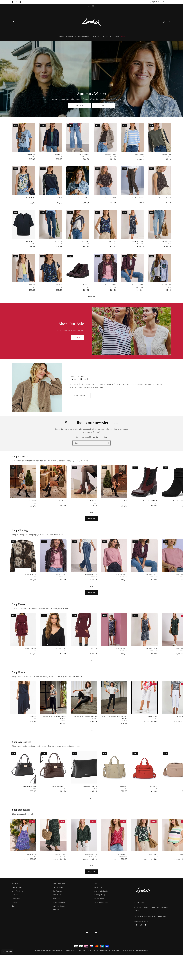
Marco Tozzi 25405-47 (150, 501)
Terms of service (93, 950)
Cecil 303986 (58, 198)
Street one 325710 (138, 285)
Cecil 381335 (166, 241)
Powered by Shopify (58, 950)
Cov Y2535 (62, 501)
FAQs (95, 884)
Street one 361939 (60, 854)
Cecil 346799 (58, 285)
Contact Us (98, 887)
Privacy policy (81, 950)
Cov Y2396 (32, 501)
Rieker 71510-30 (84, 285)
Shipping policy (105, 950)
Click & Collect (58, 887)
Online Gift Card (59, 902)
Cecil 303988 (139, 154)
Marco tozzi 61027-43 (90, 786)
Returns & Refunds (100, 891)
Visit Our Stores (59, 906)
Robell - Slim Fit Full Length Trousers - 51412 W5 (114, 717)
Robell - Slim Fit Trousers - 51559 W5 (85, 716)
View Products (17, 891)
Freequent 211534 (83, 198)
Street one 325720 (110, 198)
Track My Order (59, 884)
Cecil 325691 (58, 154)
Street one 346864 (121, 574)
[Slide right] (96, 512)
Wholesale (56, 910)
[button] (14, 22)
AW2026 (79, 105)
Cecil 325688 (166, 154)
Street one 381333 (83, 154)
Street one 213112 (110, 154)
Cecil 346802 (30, 198)
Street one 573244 (110, 285)
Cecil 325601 (30, 285)
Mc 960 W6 (123, 786)
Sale (13, 906)
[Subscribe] (108, 443)
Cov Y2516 (123, 501)
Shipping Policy (99, 895)
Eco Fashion (57, 891)
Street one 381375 (138, 198)
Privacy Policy (99, 898)
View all (91, 297)
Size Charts (57, 895)
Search (14, 902)
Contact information (128, 950)
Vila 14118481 (31, 716)
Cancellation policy (142, 950)
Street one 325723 (165, 198)
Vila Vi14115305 (91, 648)
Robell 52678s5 (153, 716)
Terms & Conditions (101, 902)
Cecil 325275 (153, 854)
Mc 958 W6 (154, 786)
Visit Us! (15, 895)
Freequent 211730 (30, 574)
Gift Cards (16, 898)
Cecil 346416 (30, 241)
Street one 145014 (121, 648)
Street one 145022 (138, 241)
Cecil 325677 (30, 154)
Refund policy (70, 950)
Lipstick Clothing (46, 950)
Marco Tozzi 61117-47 (59, 786)
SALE (103, 105)
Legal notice (115, 950)
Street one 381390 (91, 574)
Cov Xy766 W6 (92, 501)
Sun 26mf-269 (31, 854)
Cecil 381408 (58, 241)
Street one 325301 (121, 854)
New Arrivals (16, 887)
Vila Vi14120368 (61, 648)
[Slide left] (87, 512)
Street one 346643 (91, 854)
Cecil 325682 (85, 241)
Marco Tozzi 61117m (29, 786)
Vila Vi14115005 (30, 648)
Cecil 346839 (166, 285)
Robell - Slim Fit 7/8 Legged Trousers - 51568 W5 (54, 717)
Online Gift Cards (80, 396)
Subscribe (56, 898)
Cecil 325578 (112, 241)
